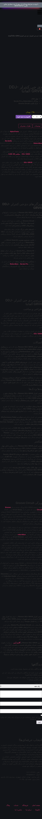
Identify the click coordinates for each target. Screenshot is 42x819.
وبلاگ (8, 805)
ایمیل (39, 708)
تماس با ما (18, 810)
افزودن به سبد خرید (23, 117)
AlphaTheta (14, 131)
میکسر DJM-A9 (14, 154)
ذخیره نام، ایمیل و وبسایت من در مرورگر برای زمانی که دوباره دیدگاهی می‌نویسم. (21, 718)
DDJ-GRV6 (28, 162)
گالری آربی (16, 643)
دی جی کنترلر (34, 36)
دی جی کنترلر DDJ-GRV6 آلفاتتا (25, 89)
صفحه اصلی (36, 805)
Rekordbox (38, 143)
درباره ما (28, 810)
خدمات (16, 805)
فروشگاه (25, 805)
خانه (40, 36)
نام (40, 700)
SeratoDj (8, 141)
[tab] (37, 126)
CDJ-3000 (26, 154)
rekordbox (22, 534)
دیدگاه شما (38, 689)
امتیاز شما (38, 683)
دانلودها (37, 810)
